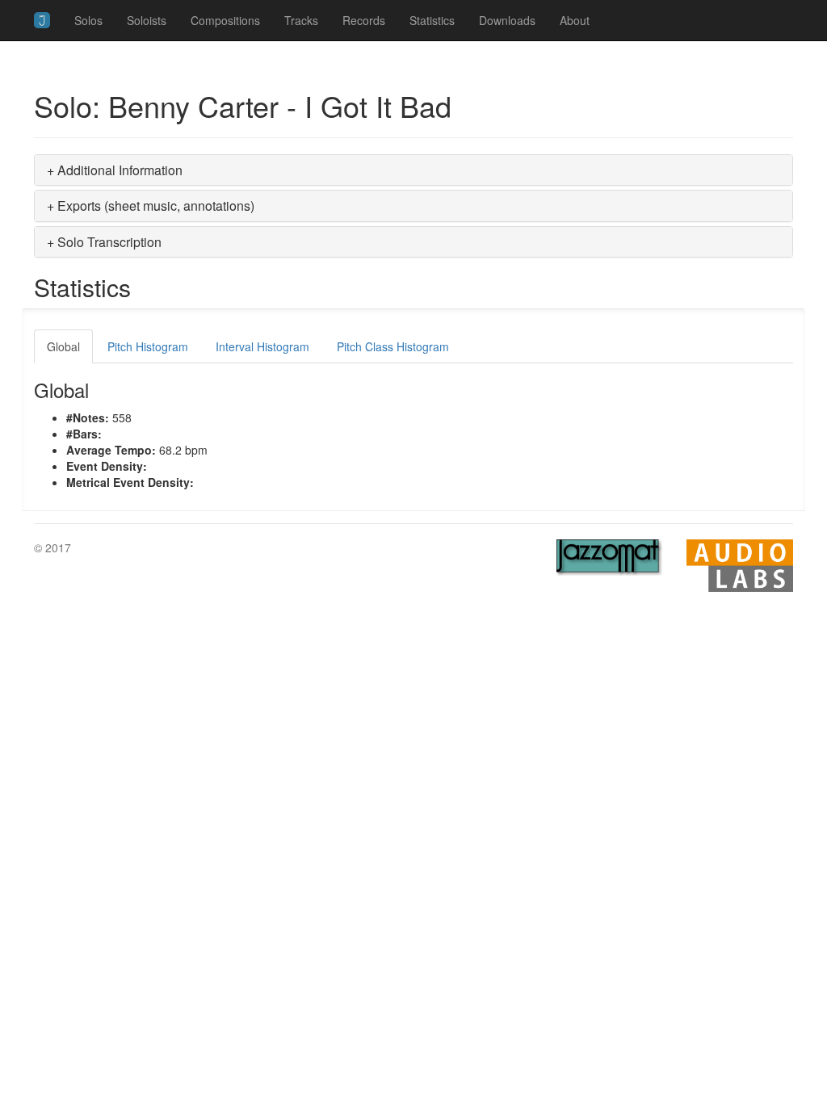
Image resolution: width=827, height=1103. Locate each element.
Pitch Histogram (147, 346)
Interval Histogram (262, 346)
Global (63, 346)
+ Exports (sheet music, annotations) (150, 205)
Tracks (301, 20)
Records (363, 20)
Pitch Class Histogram (393, 346)
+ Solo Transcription (104, 242)
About (575, 20)
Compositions (225, 20)
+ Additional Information (115, 170)
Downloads (507, 20)
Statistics (432, 20)
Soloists (146, 20)
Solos (88, 20)
